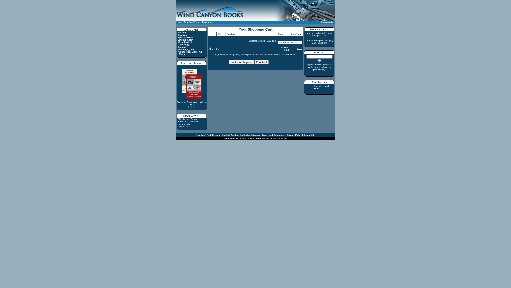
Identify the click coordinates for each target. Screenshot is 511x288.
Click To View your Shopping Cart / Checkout (319, 41)
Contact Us (207, 22)
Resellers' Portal (192, 22)
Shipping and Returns (188, 119)
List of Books (221, 135)
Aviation (182, 32)
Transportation (185, 37)
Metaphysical (185, 42)
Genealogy (183, 44)
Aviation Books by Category (245, 135)
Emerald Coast (185, 40)
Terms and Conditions (188, 121)
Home (179, 22)
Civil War (182, 35)
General (182, 47)
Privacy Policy (185, 124)
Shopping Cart (327, 22)
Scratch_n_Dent (186, 49)
